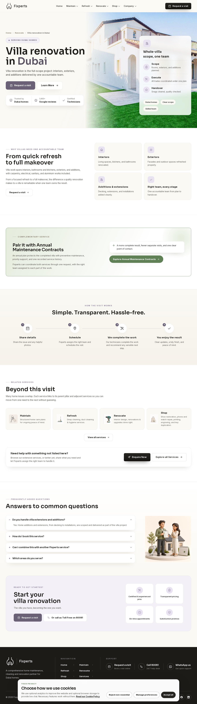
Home (59, 6)
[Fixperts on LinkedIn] (188, 697)
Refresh (86, 6)
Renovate (101, 6)
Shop (114, 6)
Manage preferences (146, 695)
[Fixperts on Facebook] (181, 697)
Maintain (70, 6)
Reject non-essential (119, 695)
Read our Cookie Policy (88, 696)
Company (129, 6)
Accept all (168, 695)
